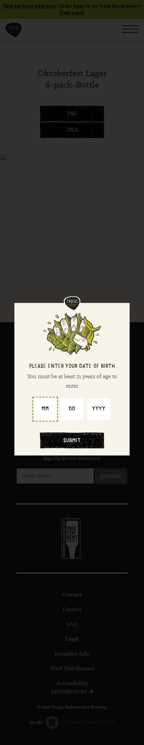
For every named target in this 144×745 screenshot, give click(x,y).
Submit (72, 441)
